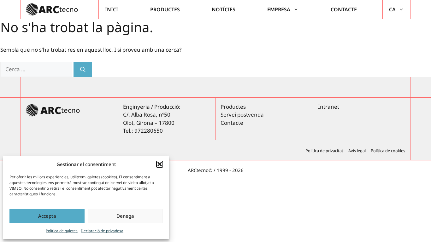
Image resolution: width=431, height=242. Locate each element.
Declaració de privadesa (102, 230)
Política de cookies (388, 150)
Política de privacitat (324, 150)
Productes (165, 9)
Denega (125, 216)
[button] (159, 164)
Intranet (328, 106)
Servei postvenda (242, 114)
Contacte (344, 9)
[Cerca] (83, 69)
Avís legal (357, 150)
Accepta (47, 216)
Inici (111, 9)
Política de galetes (62, 230)
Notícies (223, 9)
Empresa (278, 9)
